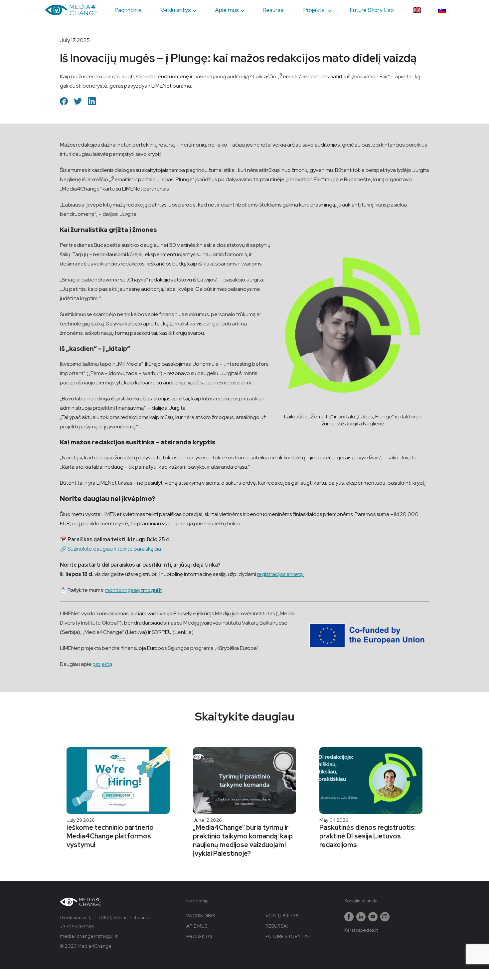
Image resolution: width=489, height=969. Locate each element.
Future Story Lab (372, 10)
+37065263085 (77, 927)
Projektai (314, 10)
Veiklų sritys (175, 10)
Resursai (273, 10)
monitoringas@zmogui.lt (133, 590)
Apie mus (227, 10)
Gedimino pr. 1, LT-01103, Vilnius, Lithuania (104, 917)
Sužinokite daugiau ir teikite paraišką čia (114, 548)
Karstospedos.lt (361, 930)
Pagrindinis (128, 10)
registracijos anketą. (280, 574)
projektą (102, 664)
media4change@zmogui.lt (88, 936)
